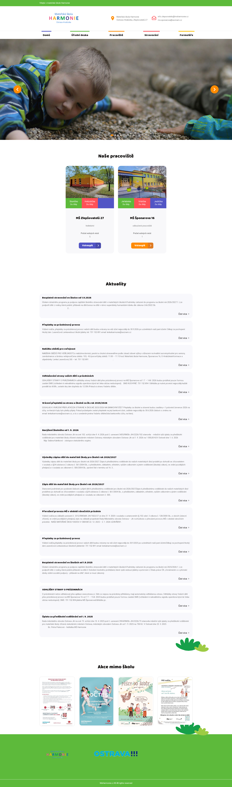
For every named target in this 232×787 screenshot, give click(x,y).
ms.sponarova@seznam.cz (170, 20)
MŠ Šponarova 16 (142, 218)
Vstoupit (87, 245)
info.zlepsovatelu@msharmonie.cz (173, 16)
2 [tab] (115, 135)
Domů (46, 35)
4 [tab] (120, 135)
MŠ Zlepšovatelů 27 (90, 218)
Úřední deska (79, 35)
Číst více (183, 314)
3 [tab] (118, 135)
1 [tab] (112, 135)
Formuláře (186, 35)
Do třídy (73, 204)
